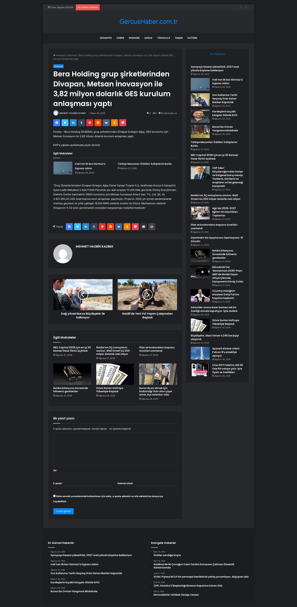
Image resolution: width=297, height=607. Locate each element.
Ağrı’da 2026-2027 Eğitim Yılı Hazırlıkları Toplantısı (225, 212)
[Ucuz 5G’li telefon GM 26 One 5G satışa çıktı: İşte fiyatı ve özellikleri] (200, 369)
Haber (120, 37)
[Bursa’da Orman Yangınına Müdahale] (200, 131)
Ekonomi (134, 37)
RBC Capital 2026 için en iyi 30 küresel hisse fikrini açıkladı (72, 349)
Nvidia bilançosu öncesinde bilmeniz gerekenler (70, 389)
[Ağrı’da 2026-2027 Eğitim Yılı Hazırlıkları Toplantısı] (200, 213)
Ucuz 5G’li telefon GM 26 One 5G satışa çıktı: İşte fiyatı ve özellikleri (227, 368)
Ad (55, 470)
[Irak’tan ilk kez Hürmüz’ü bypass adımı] (62, 168)
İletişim (192, 37)
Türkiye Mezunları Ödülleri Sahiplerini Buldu (145, 164)
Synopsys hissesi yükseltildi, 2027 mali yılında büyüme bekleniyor (215, 68)
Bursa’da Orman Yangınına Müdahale (225, 128)
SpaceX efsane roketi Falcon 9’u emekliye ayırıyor (225, 352)
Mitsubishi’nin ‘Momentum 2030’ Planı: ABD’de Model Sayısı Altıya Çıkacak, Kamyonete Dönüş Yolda (227, 274)
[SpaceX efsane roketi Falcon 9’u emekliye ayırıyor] (200, 353)
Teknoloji (163, 37)
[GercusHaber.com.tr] (148, 21)
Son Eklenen (217, 54)
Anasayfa (106, 37)
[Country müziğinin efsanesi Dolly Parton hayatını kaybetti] (200, 295)
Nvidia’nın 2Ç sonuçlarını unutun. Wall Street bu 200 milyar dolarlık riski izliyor (113, 351)
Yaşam (179, 37)
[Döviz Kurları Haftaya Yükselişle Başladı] (115, 374)
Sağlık (148, 37)
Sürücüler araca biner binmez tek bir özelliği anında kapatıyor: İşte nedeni (214, 309)
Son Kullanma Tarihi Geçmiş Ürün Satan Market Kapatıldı (131, 7)
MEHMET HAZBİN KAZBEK (72, 113)
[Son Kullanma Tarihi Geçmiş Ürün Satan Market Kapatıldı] (200, 99)
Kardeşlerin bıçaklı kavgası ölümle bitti (224, 113)
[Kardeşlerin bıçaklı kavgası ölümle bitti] (200, 116)
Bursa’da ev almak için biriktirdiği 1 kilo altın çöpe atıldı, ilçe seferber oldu (155, 391)
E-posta (58, 483)
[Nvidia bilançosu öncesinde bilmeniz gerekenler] (72, 374)
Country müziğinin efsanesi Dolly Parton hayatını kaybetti (225, 294)
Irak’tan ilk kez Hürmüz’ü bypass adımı (227, 81)
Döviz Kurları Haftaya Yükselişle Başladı (109, 389)
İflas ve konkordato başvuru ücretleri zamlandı (157, 349)
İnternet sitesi (125, 483)
